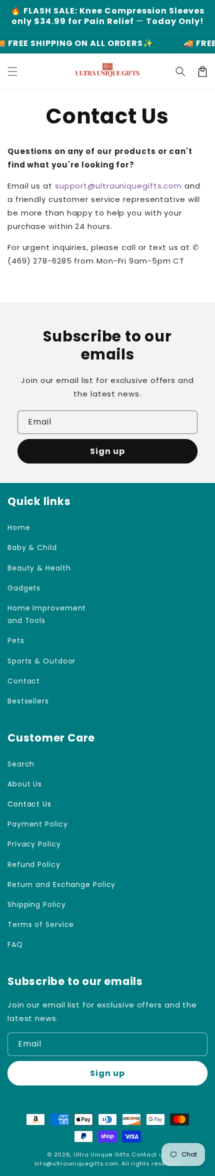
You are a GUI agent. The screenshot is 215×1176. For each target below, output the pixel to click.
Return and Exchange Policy (62, 885)
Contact (24, 681)
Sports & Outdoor (42, 661)
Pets (16, 641)
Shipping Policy (37, 905)
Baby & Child (32, 547)
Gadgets (24, 588)
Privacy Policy (34, 844)
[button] (13, 71)
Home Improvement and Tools (47, 614)
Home (19, 527)
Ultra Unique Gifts (102, 1154)
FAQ (15, 945)
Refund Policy (34, 865)
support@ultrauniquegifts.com (118, 185)
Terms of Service (41, 925)
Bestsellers (28, 701)
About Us (25, 784)
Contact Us (30, 804)
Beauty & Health (39, 568)
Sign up (107, 451)
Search (21, 764)
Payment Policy (38, 824)
